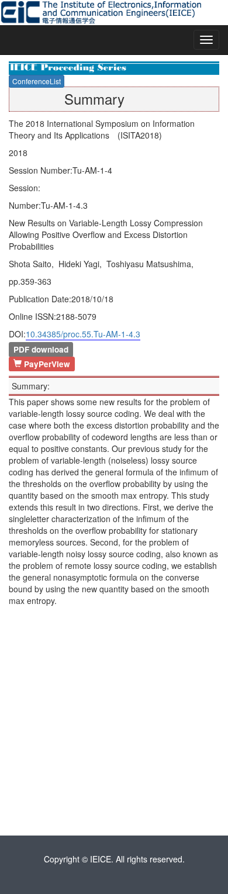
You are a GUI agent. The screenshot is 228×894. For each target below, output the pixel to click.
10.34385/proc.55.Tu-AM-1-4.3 (83, 334)
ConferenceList (36, 81)
